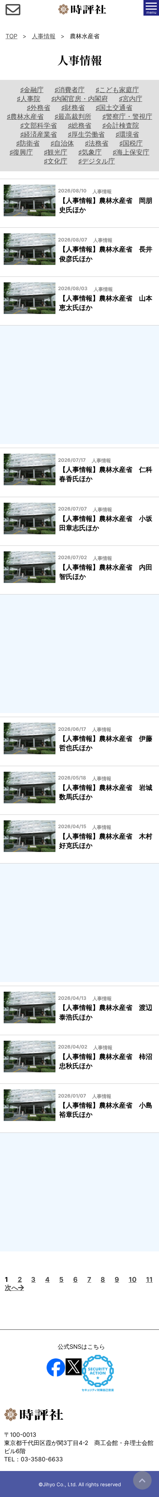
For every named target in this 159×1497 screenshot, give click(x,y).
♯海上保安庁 (131, 152)
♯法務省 (96, 143)
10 (132, 1279)
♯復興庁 (21, 152)
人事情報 (43, 36)
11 (149, 1279)
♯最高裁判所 (73, 116)
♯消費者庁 (70, 90)
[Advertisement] (79, 384)
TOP (11, 36)
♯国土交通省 (114, 107)
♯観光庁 (55, 152)
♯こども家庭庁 (117, 90)
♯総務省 (79, 125)
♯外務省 (38, 107)
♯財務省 (73, 107)
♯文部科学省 (38, 125)
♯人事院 (28, 99)
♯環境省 (127, 134)
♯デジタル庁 (96, 161)
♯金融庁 (32, 90)
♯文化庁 (55, 161)
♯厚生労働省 (86, 134)
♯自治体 (62, 143)
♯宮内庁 (130, 99)
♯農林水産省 (25, 116)
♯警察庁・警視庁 (127, 116)
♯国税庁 (131, 143)
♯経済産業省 (38, 134)
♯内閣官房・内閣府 (79, 99)
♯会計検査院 (120, 125)
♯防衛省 (28, 143)
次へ (11, 1288)
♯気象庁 (90, 152)
